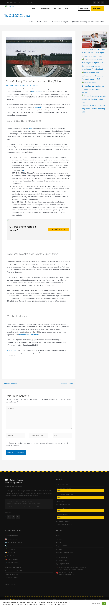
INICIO (31, 22)
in (94, 2)
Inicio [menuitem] (34, 8)
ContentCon (39, 107)
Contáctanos (12, 350)
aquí (24, 170)
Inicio (58, 535)
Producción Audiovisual (63, 516)
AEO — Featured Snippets (63, 489)
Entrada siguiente (67, 384)
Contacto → (97, 8)
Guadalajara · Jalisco (11, 577)
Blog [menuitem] (66, 8)
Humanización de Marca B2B (64, 524)
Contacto (59, 549)
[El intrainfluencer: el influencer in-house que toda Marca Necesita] (89, 82)
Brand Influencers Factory (29, 335)
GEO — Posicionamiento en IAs (65, 496)
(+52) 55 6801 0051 (25, 2)
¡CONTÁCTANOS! (58, 229)
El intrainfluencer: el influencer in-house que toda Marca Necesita (93, 89)
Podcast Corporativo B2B (63, 509)
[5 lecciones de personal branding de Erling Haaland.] (94, 61)
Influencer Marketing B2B (63, 521)
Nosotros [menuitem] (57, 8)
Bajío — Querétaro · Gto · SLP (13, 571)
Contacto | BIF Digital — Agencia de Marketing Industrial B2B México (78, 22)
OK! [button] (104, 603)
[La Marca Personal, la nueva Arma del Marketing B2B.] (90, 72)
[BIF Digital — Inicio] (13, 8)
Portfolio (58, 542)
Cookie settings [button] (94, 603)
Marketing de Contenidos (15, 85)
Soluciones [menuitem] (45, 8)
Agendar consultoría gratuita (64, 552)
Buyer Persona (36, 91)
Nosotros (59, 539)
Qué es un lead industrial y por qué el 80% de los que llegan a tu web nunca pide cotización (93, 53)
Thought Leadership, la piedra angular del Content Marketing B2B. (93, 109)
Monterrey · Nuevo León (12, 574)
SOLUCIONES (42, 22)
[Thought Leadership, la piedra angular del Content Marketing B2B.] (94, 99)
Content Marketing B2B (63, 504)
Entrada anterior (9, 384)
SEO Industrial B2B (62, 484)
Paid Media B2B (60, 501)
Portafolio (84, 8)
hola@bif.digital (10, 2)
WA (102, 2)
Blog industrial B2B (61, 546)
